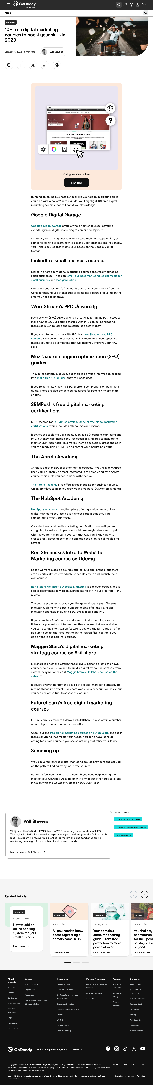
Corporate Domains (65, 1004)
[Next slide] (144, 894)
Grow (138, 915)
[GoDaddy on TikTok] (125, 1050)
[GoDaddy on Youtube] (142, 1050)
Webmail (60, 1014)
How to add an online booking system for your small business (24, 931)
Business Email (136, 1004)
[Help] (131, 5)
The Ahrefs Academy (44, 484)
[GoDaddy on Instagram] (116, 1050)
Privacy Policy (128, 1064)
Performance (123, 835)
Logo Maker (135, 1025)
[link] (21, 65)
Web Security (135, 1020)
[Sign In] (138, 5)
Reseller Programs (94, 993)
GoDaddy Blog (14, 1003)
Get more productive (128, 819)
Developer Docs (63, 984)
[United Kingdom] (24, 3)
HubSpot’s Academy (44, 509)
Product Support (32, 984)
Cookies (142, 1064)
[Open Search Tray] (119, 5)
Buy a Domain (135, 984)
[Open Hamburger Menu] (7, 5)
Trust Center (13, 1028)
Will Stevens (56, 51)
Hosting (133, 1014)
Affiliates (90, 998)
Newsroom (12, 1023)
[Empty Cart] (144, 5)
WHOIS (60, 1020)
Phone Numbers (136, 1030)
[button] (67, 962)
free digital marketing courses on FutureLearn (79, 732)
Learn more (19, 946)
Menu (8, 13)
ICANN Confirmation (65, 989)
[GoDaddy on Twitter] (134, 1050)
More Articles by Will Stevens (25, 852)
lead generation (66, 280)
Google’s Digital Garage (46, 225)
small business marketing (83, 275)
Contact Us (12, 998)
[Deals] (125, 5)
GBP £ (76, 1049)
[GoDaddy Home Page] (20, 1049)
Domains (59, 915)
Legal (10, 1017)
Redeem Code (63, 1025)
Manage (11, 22)
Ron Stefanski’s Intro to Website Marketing (58, 586)
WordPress (134, 1009)
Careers (11, 992)
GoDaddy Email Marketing (131, 827)
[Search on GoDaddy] (145, 12)
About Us (11, 987)
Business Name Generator (68, 1009)
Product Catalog (64, 1030)
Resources (29, 995)
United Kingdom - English (51, 1049)
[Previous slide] (133, 894)
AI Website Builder (137, 998)
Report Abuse (30, 989)
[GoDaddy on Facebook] (108, 1050)
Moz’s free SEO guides (51, 377)
